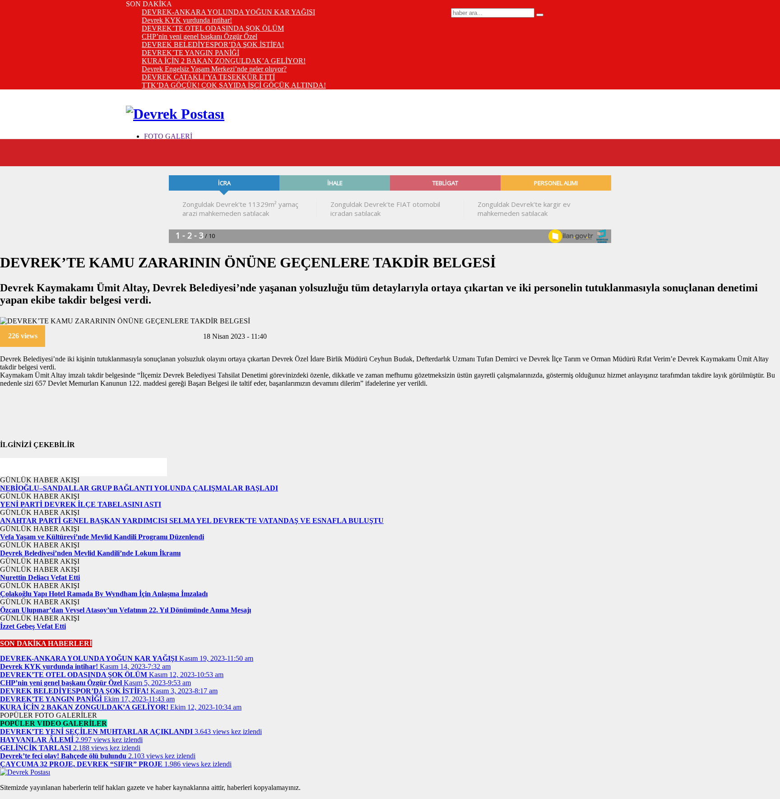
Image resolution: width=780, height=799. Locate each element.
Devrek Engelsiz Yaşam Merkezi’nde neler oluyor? (214, 69)
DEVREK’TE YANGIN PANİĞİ (190, 52)
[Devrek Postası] (175, 114)
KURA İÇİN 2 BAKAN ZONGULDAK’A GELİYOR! (224, 61)
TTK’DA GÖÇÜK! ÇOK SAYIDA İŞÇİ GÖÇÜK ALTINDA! (234, 85)
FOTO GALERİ (168, 136)
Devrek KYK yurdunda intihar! (187, 20)
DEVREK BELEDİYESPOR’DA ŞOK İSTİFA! (213, 44)
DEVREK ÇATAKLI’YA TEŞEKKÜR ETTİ (208, 77)
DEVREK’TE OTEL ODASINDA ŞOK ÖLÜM (213, 28)
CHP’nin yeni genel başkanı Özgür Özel (199, 36)
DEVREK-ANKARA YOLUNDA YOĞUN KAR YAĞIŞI (228, 12)
